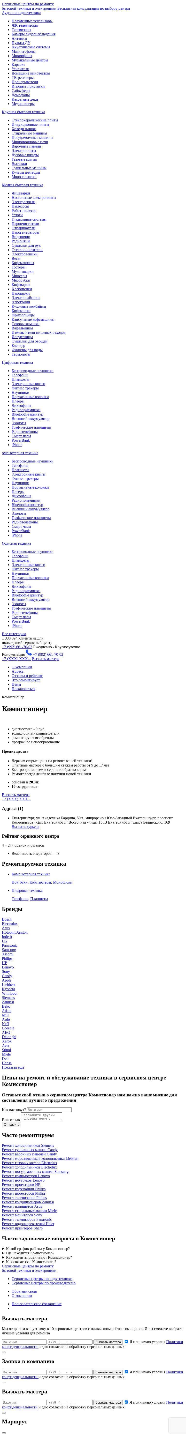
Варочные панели (26, 146)
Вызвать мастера (45, 659)
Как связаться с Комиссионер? (31, 1262)
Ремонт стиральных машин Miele (29, 1211)
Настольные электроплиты (34, 197)
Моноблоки (62, 882)
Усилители (20, 69)
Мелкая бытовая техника (22, 185)
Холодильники (24, 129)
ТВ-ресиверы (23, 77)
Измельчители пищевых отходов (39, 332)
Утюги (17, 215)
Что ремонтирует (26, 680)
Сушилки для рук (26, 245)
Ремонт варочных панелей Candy (29, 1154)
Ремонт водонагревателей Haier (28, 1224)
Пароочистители (25, 224)
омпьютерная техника (20, 453)
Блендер (18, 345)
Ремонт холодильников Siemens (28, 1145)
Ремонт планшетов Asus (22, 1206)
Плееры (18, 401)
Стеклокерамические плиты (35, 120)
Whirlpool (9, 993)
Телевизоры (21, 30)
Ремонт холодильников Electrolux (29, 1167)
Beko (6, 1006)
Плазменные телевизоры (32, 21)
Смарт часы (21, 436)
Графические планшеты (31, 427)
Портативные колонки (30, 397)
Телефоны (20, 375)
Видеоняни (21, 237)
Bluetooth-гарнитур (27, 414)
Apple (6, 980)
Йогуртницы (22, 337)
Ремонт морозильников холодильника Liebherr (40, 1158)
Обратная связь (24, 1291)
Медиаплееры (23, 104)
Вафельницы (22, 328)
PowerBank (21, 440)
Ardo (6, 1019)
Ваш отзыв (11, 1120)
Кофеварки (21, 285)
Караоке (18, 64)
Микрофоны (22, 56)
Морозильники (24, 177)
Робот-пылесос (24, 210)
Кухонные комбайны (29, 306)
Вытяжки (19, 164)
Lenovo (8, 967)
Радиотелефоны (25, 432)
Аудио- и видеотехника (21, 13)
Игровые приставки (28, 86)
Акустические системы (31, 47)
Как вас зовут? (14, 1110)
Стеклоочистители (27, 250)
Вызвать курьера (25, 827)
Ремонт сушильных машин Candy (30, 1150)
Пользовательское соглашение (37, 1304)
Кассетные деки (25, 99)
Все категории (14, 634)
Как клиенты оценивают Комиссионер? (39, 1257)
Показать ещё (13, 1067)
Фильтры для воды (27, 350)
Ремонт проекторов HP (21, 1185)
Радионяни (21, 241)
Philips (7, 958)
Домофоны (21, 95)
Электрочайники (26, 298)
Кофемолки (21, 311)
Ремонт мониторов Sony (22, 1215)
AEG (6, 1032)
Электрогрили (23, 202)
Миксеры (19, 276)
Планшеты (20, 379)
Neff (5, 1024)
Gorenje (8, 1028)
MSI (5, 1015)
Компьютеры (40, 882)
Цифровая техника (17, 362)
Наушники (20, 392)
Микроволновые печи (30, 142)
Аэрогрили (21, 302)
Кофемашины (23, 263)
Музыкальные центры (30, 60)
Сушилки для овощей (29, 341)
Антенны (19, 38)
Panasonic (9, 945)
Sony (6, 971)
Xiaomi (7, 954)
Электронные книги (28, 384)
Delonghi (9, 1037)
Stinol (6, 1050)
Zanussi (8, 1002)
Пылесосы (20, 206)
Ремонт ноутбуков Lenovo (23, 1180)
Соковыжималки (25, 324)
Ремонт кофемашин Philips (24, 1189)
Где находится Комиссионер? (30, 1253)
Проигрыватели (25, 82)
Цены (16, 684)
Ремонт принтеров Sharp (22, 1228)
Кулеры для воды (26, 172)
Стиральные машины (29, 133)
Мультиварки (23, 271)
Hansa (7, 1063)
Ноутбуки (20, 882)
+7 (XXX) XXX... (16, 659)
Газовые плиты (24, 159)
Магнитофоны (24, 51)
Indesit (7, 937)
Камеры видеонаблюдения (33, 34)
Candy (7, 976)
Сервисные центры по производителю (44, 1283)
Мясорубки (21, 280)
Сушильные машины (29, 168)
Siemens (8, 998)
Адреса (17, 671)
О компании (22, 667)
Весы (16, 258)
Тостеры (18, 267)
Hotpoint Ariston (15, 932)
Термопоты (21, 354)
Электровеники (25, 254)
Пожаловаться (23, 689)
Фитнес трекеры (25, 388)
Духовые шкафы (25, 155)
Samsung (9, 950)
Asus (6, 928)
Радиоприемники (26, 410)
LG (4, 941)
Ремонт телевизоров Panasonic (27, 1219)
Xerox (7, 1041)
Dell (5, 1059)
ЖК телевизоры (25, 25)
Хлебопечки (22, 289)
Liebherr (8, 984)
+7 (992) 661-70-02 (17, 647)
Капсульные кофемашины (33, 319)
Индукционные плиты (30, 124)
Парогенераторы (25, 232)
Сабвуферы (21, 91)
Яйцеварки (21, 193)
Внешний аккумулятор (30, 419)
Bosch (7, 919)
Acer (5, 1045)
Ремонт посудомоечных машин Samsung (35, 1171)
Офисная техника (16, 543)
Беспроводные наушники (33, 371)
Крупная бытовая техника (23, 112)
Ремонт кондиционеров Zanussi (28, 1202)
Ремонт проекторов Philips (24, 1193)
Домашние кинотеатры (31, 73)
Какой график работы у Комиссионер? (38, 1249)
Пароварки (21, 293)
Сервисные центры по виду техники (42, 1279)
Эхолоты (19, 423)
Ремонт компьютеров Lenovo (26, 1176)
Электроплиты (24, 151)
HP (4, 963)
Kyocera (8, 989)
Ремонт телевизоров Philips (24, 1198)
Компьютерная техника (31, 874)
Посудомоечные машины (32, 137)
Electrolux (10, 924)
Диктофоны (21, 405)
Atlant (6, 1011)
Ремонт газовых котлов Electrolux (29, 1163)
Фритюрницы (23, 315)
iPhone (17, 445)
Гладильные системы (29, 219)
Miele (6, 1054)
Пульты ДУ (21, 43)
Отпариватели (23, 228)
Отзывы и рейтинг (27, 676)
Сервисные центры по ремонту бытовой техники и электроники (66, 6)
